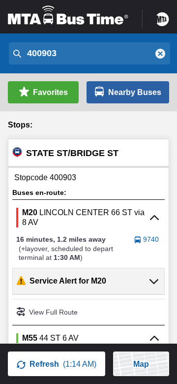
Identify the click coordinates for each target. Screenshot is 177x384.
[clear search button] (160, 53)
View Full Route (53, 312)
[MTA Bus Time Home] (68, 16)
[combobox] (88, 53)
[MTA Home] (162, 16)
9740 (151, 239)
